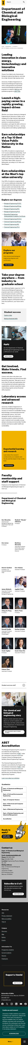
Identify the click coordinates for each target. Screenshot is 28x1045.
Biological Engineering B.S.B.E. (12, 203)
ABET (19, 753)
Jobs (3, 913)
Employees (5, 959)
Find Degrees (8, 264)
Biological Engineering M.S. (12, 209)
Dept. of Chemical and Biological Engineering (13, 789)
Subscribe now (18, 893)
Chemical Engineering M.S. (11, 224)
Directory (4, 931)
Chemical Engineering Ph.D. (12, 227)
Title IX (4, 922)
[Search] (24, 2)
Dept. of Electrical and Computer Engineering (13, 804)
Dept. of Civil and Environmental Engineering (13, 795)
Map (3, 934)
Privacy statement (7, 916)
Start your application (6, 836)
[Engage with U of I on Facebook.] (2, 1004)
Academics (15, 46)
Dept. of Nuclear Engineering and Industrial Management (13, 814)
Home (3, 46)
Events (4, 940)
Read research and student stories (13, 732)
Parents (4, 956)
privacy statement (11, 1029)
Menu (10, 1041)
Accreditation (7, 819)
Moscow (17, 89)
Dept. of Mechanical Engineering (13, 809)
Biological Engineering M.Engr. (12, 206)
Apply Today (8, 356)
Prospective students (8, 950)
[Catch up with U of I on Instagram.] (12, 1004)
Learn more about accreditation (10, 778)
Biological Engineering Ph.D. (12, 211)
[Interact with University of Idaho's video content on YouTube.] (21, 1004)
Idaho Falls (17, 91)
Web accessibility (6, 919)
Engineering (8, 46)
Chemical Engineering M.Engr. (12, 221)
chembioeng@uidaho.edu (13, 855)
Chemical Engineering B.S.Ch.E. (13, 219)
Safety (4, 937)
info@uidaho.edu (6, 1000)
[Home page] (3, 2)
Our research (9, 465)
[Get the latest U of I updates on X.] (7, 1004)
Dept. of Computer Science (11, 799)
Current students (6, 953)
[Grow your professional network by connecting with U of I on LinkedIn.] (16, 1004)
